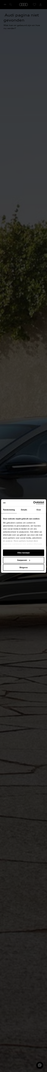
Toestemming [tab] (9, 510)
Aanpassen (22, 560)
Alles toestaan (23, 553)
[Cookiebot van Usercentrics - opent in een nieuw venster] (33, 502)
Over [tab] (38, 510)
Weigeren (23, 567)
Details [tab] (24, 510)
